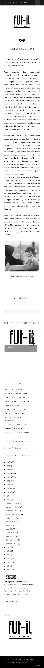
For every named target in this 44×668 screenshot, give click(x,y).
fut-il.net (7, 615)
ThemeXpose (15, 659)
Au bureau (25, 401)
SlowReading (18, 428)
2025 (9, 466)
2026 (9, 462)
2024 (9, 469)
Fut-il (6, 3)
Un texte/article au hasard (15, 448)
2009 (9, 570)
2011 (8, 562)
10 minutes (25, 409)
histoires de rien (23, 298)
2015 (8, 547)
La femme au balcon (12, 405)
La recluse (11, 347)
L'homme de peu (19, 413)
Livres (26, 3)
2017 (8, 496)
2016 (9, 499)
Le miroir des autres (12, 409)
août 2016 (10, 518)
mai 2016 (10, 529)
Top (37, 665)
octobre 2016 (11, 511)
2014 (9, 551)
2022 (9, 477)
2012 (9, 558)
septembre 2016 (13, 514)
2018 (9, 492)
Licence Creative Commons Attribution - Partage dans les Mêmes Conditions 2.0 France (17, 591)
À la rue (7, 413)
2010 (9, 566)
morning (8, 428)
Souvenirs (8, 394)
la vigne (26, 425)
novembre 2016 (12, 507)
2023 (9, 473)
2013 (9, 555)
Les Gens (8, 417)
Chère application (21, 394)
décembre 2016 (12, 503)
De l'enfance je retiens (12, 425)
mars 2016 (10, 536)
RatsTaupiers (9, 421)
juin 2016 (10, 525)
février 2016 (11, 540)
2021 (9, 481)
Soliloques (9, 390)
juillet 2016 (10, 521)
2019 (9, 488)
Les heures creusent (23, 432)
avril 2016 (10, 532)
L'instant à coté (24, 397)
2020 (9, 484)
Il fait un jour (18, 417)
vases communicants (12, 401)
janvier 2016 (11, 543)
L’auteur (16, 3)
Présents (19, 390)
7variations (9, 432)
